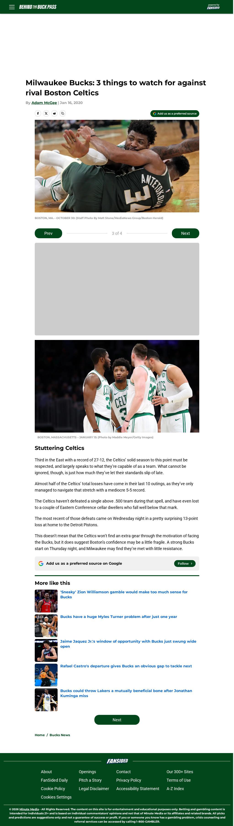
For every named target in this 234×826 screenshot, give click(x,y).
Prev (48, 233)
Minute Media (29, 809)
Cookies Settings (56, 797)
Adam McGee (44, 103)
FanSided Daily (54, 780)
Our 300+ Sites (180, 771)
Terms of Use (179, 780)
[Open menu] (12, 7)
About (46, 771)
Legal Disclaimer (94, 788)
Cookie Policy (53, 788)
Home (40, 735)
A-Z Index (175, 788)
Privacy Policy (128, 780)
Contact (123, 771)
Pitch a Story (90, 780)
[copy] (62, 113)
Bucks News (60, 735)
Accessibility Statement (137, 788)
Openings (87, 771)
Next (185, 233)
